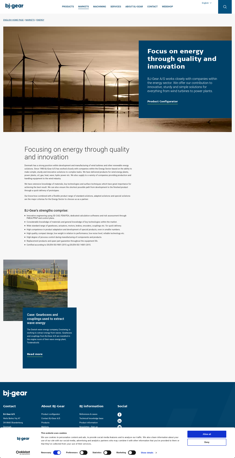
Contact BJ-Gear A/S (50, 418)
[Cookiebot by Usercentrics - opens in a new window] (23, 453)
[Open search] (225, 7)
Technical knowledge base (91, 418)
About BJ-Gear (134, 6)
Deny (206, 442)
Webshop (167, 6)
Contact (152, 6)
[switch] (83, 452)
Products (68, 6)
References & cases (88, 414)
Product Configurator (162, 101)
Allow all (207, 434)
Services (115, 6)
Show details (147, 452)
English (205, 3)
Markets (83, 6)
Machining (99, 6)
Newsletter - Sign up (88, 427)
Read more (35, 354)
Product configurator (50, 414)
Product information (88, 422)
